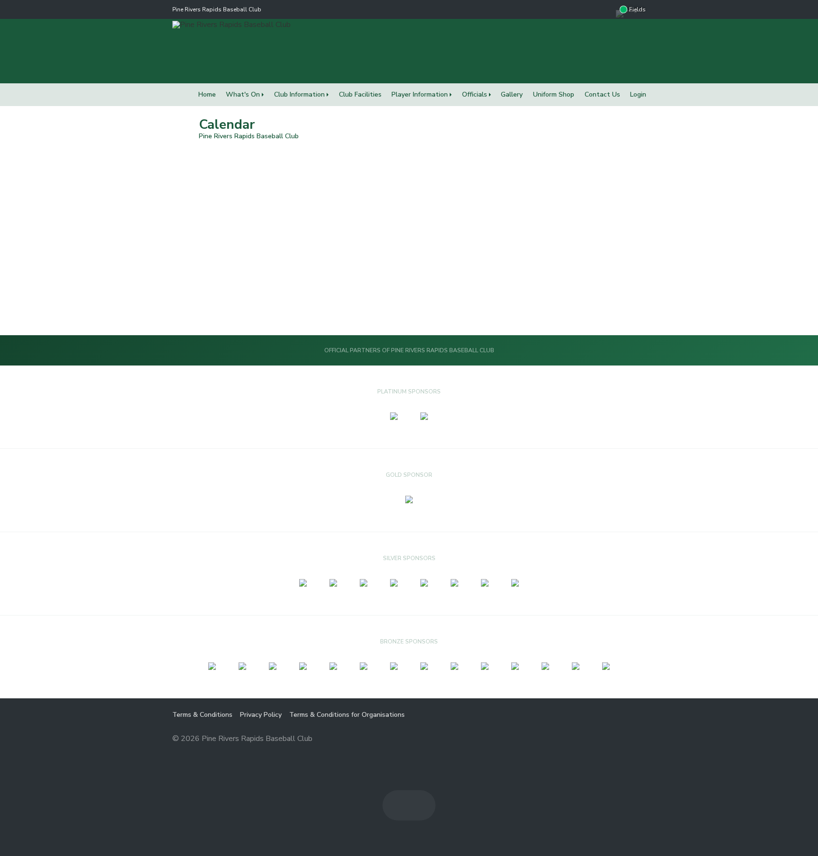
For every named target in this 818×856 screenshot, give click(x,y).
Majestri (612, 739)
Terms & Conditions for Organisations (347, 714)
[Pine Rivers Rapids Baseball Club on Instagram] (606, 9)
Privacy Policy (261, 714)
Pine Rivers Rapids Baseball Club (216, 9)
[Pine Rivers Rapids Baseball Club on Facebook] (587, 9)
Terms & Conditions (202, 714)
